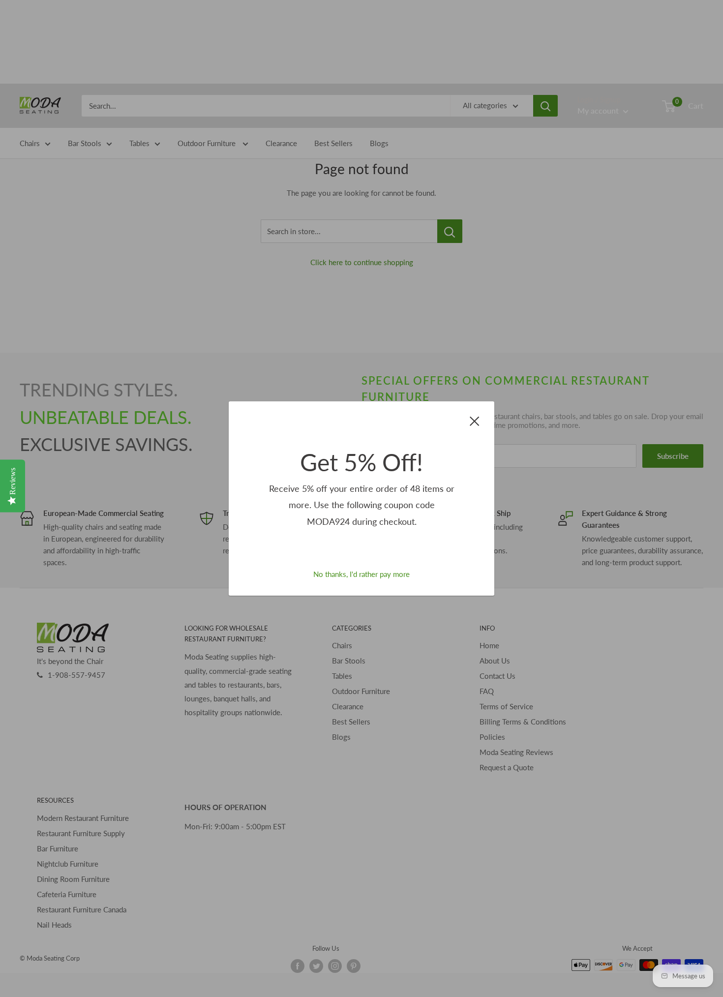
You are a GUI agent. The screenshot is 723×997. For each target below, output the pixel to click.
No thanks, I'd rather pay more (361, 574)
